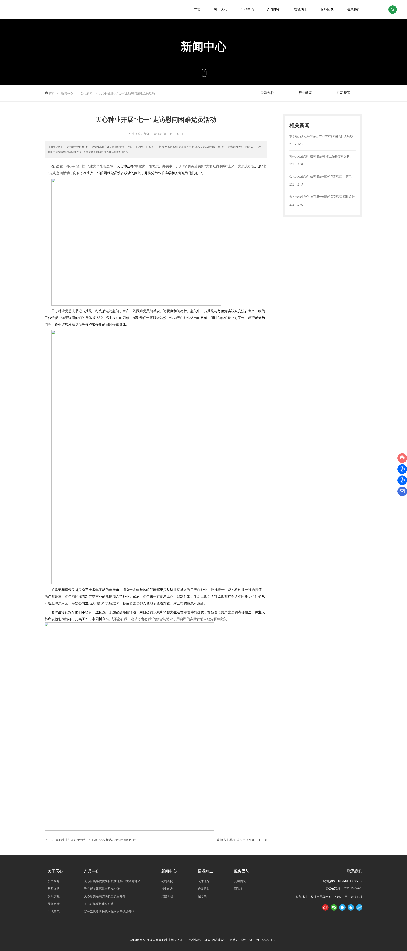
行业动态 (305, 93)
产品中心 (247, 9)
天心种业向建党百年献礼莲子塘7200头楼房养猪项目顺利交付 (96, 839)
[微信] (334, 907)
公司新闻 (86, 93)
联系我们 (353, 9)
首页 (197, 9)
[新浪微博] (325, 907)
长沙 (242, 939)
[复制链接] (359, 907)
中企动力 (232, 939)
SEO (207, 939)
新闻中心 (274, 9)
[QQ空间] (351, 907)
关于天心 (220, 9)
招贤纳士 (300, 9)
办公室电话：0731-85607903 (344, 888)
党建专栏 (267, 93)
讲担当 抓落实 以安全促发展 (235, 839)
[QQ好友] (342, 907)
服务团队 (327, 9)
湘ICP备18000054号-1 (263, 939)
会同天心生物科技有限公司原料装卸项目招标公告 (322, 196)
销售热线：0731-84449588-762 (342, 881)
